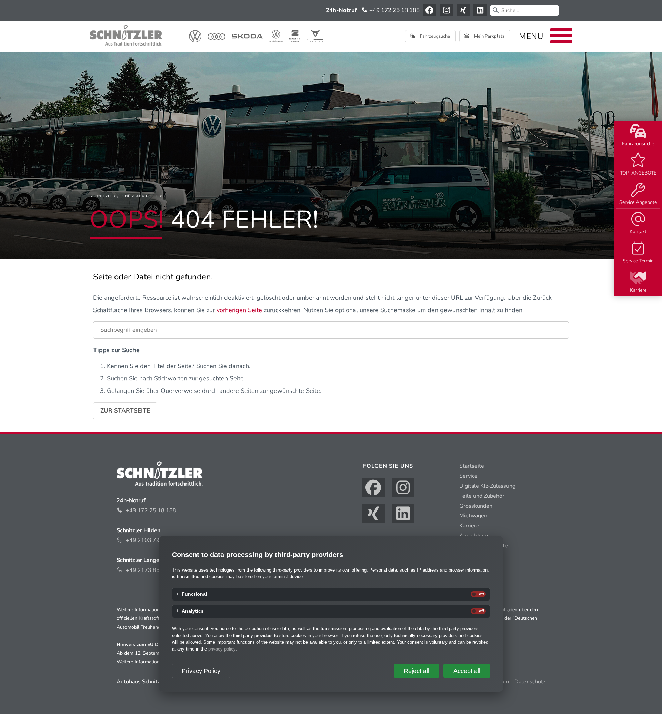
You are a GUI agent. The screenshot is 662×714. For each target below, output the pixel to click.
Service (468, 476)
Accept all (466, 670)
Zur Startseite (125, 411)
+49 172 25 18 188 (394, 10)
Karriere (638, 290)
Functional (194, 594)
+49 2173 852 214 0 (153, 570)
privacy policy (221, 649)
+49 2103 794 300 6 (153, 540)
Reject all (416, 670)
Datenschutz (529, 681)
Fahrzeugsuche (638, 143)
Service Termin (638, 261)
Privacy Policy (201, 670)
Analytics (193, 611)
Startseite (471, 466)
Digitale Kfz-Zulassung (487, 486)
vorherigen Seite (239, 310)
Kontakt (638, 231)
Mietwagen (473, 515)
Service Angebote (638, 202)
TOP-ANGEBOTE (638, 173)
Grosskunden (475, 506)
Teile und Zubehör (481, 496)
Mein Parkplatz (488, 36)
